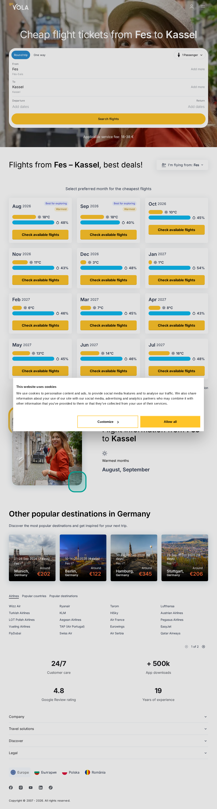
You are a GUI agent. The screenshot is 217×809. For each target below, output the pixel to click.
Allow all (170, 421)
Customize (105, 421)
